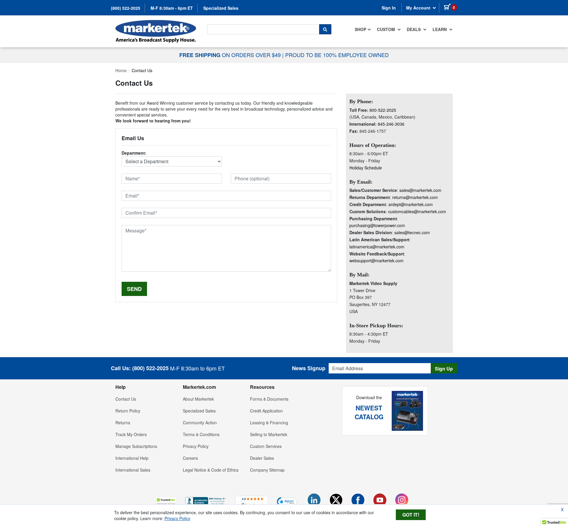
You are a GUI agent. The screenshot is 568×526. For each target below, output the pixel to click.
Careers (190, 458)
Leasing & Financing (269, 422)
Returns (122, 422)
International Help (132, 458)
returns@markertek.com (415, 197)
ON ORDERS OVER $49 (230, 55)
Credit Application (266, 411)
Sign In (389, 8)
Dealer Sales (262, 458)
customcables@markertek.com (417, 211)
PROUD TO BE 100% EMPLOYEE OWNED (337, 55)
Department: (134, 153)
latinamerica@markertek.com (376, 247)
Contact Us (125, 399)
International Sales (132, 470)
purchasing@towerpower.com (377, 225)
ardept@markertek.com (410, 204)
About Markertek (198, 399)
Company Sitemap (267, 470)
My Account (419, 8)
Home (121, 70)
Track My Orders (131, 434)
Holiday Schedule (365, 168)
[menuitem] (363, 29)
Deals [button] (414, 29)
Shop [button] (360, 29)
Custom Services (266, 446)
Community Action (200, 422)
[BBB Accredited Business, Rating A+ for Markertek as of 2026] (206, 501)
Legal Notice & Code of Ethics (210, 470)
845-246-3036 (391, 124)
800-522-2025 (382, 110)
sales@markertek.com (420, 190)
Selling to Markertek (268, 434)
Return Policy (127, 411)
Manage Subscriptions (136, 446)
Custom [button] (386, 29)
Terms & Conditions (201, 434)
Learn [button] (440, 29)
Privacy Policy (196, 446)
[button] (166, 501)
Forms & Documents (269, 399)
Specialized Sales (220, 8)
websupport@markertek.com (376, 260)
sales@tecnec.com (412, 232)
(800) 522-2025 (125, 8)
